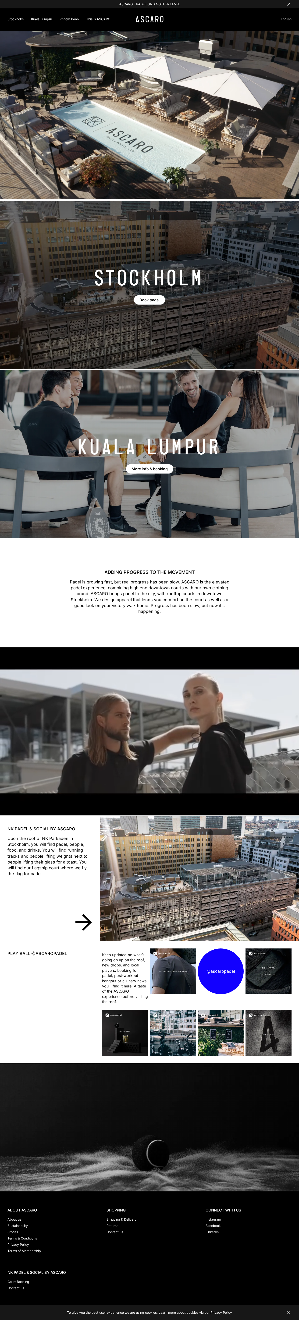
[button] (286, 20)
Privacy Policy (221, 1312)
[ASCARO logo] (150, 21)
